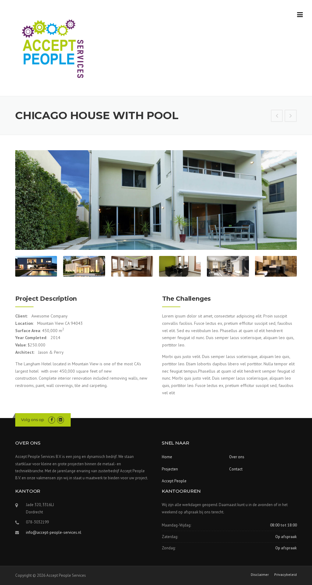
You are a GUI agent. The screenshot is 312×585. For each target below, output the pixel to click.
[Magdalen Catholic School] (277, 116)
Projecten (170, 469)
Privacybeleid (285, 574)
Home (167, 456)
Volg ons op (32, 419)
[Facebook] (51, 419)
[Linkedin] (60, 419)
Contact (236, 469)
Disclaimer (260, 574)
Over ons (236, 456)
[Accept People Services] (53, 48)
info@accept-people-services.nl (53, 532)
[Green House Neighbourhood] (291, 116)
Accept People (174, 481)
